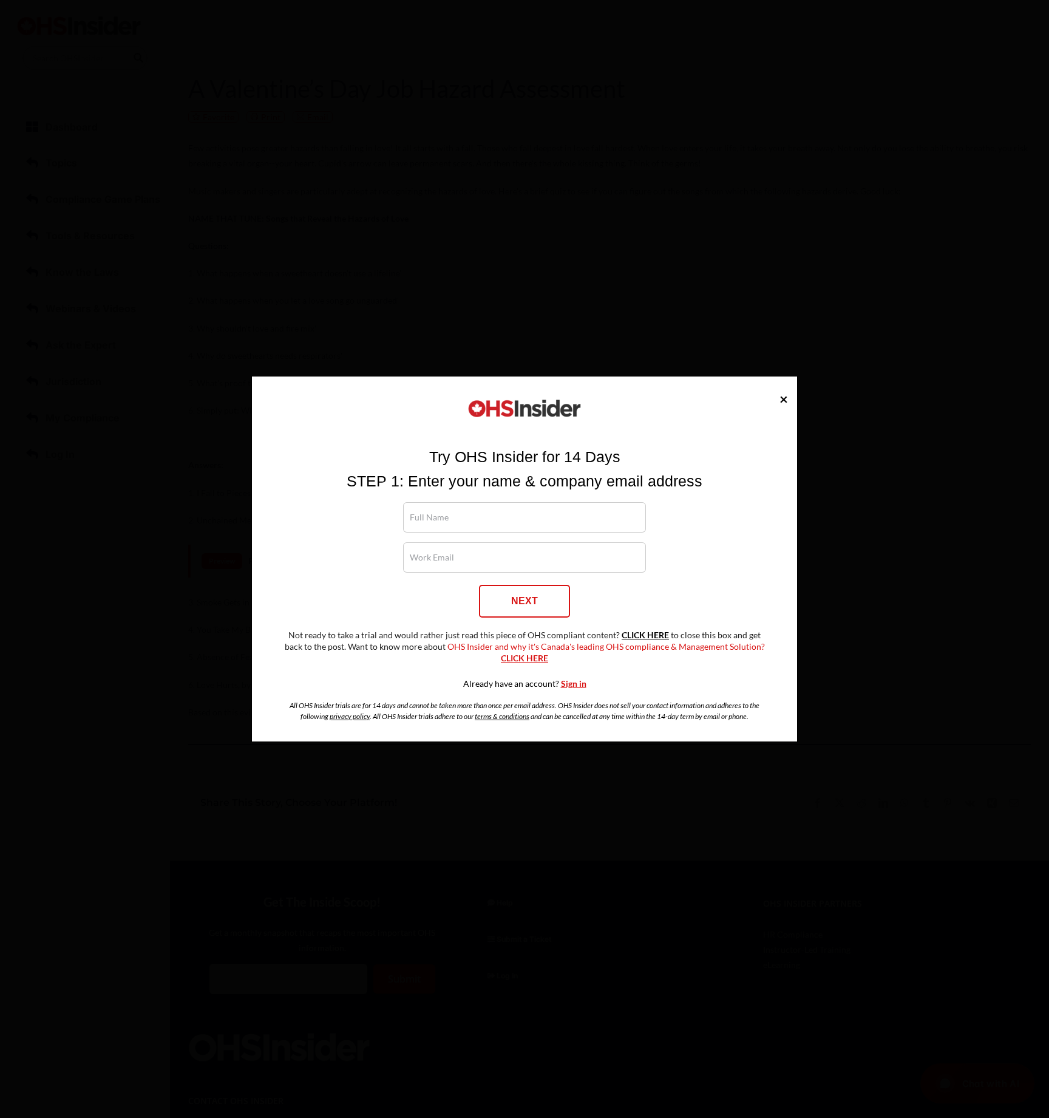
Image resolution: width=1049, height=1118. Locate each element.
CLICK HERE (645, 635)
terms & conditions (502, 716)
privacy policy (350, 716)
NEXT (524, 601)
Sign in (573, 684)
